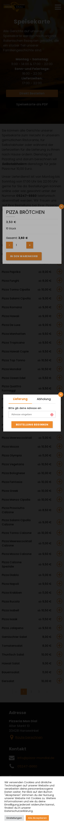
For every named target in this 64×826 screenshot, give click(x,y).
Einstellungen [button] (14, 818)
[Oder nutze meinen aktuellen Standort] (52, 415)
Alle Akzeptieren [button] (37, 818)
